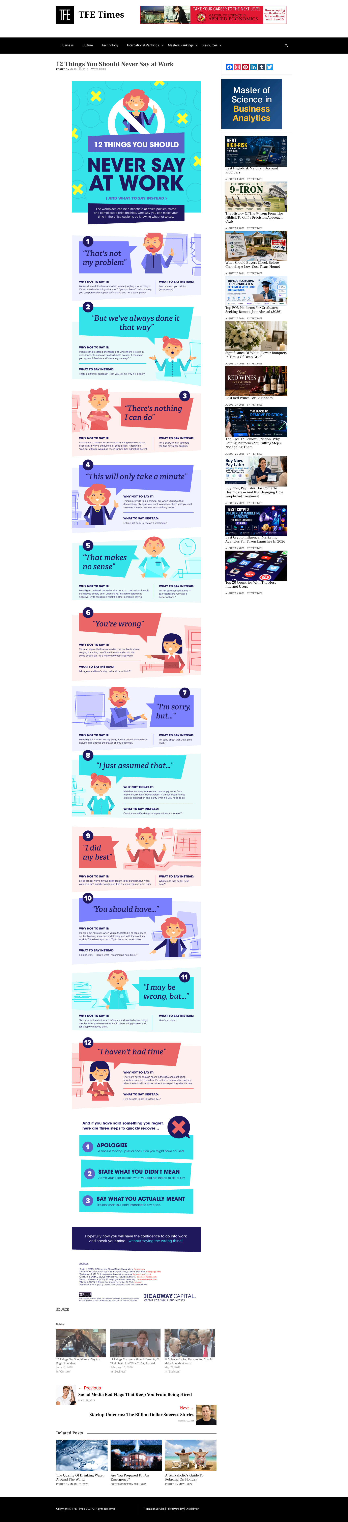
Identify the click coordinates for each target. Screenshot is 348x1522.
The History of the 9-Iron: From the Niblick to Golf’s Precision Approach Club (254, 218)
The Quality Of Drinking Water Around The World (80, 1478)
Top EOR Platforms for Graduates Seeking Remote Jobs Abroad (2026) (253, 310)
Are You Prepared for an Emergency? (130, 1478)
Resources (210, 45)
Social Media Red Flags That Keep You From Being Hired (135, 1395)
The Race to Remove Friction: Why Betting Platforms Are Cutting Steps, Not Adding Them (253, 443)
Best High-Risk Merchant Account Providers (251, 171)
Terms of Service (154, 1508)
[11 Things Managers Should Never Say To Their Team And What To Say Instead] (135, 1343)
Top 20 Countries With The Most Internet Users (250, 585)
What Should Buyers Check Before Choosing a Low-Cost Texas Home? (253, 265)
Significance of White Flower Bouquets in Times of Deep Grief (256, 355)
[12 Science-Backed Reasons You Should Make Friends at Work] (190, 1343)
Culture (88, 45)
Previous (89, 1388)
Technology (110, 45)
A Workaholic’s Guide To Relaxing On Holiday (184, 1478)
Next (187, 1408)
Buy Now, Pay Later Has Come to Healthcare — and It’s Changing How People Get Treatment (254, 493)
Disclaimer (192, 1508)
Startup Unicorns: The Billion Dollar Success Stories (141, 1415)
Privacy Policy (175, 1508)
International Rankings (143, 45)
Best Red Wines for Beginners (249, 398)
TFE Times (100, 69)
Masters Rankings (181, 45)
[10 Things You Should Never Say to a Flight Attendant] (81, 1343)
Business (67, 45)
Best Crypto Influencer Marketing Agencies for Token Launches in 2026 (255, 540)
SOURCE (62, 1309)
